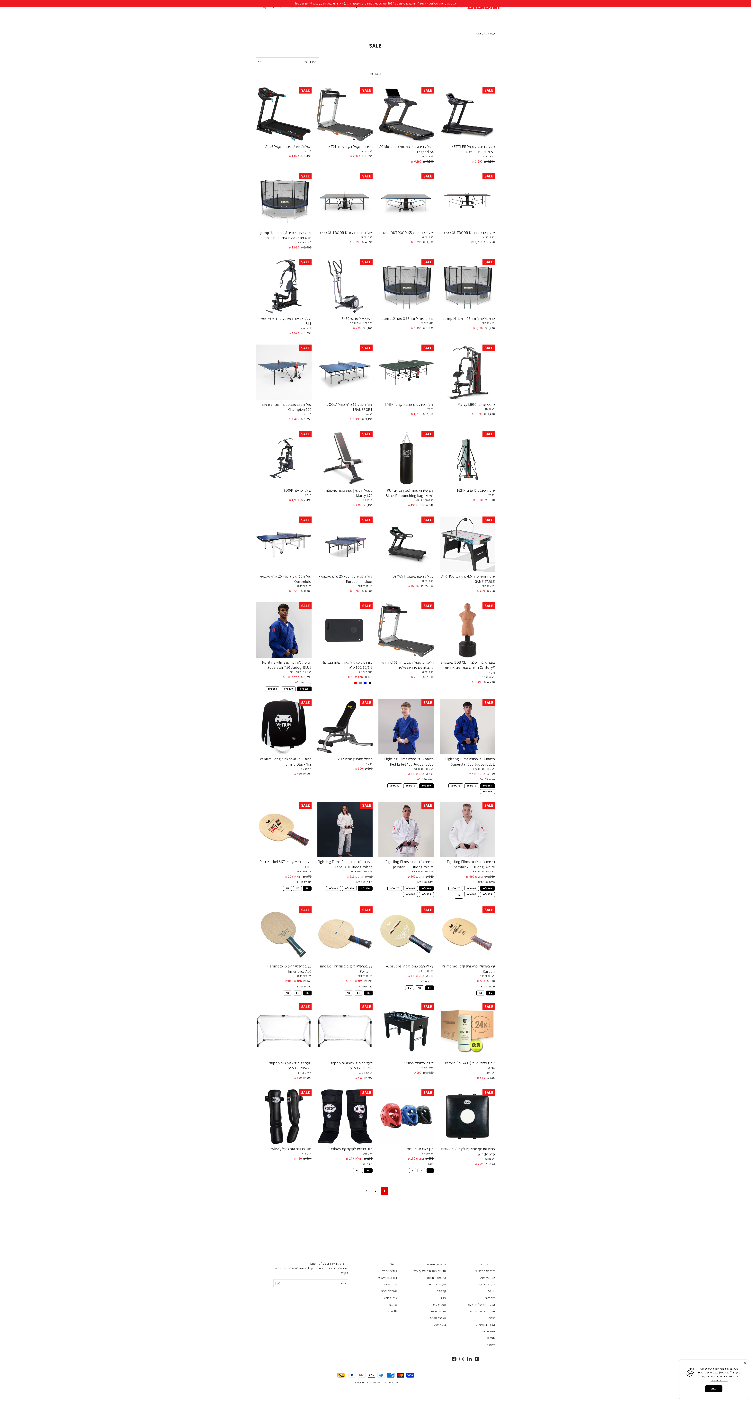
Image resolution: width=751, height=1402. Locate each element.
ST (297, 888)
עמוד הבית (489, 33)
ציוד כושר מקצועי (485, 1271)
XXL (358, 1170)
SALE (491, 1291)
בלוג (443, 1298)
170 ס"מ (288, 688)
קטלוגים (441, 1291)
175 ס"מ (456, 785)
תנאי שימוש (439, 1304)
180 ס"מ (272, 688)
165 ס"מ (304, 688)
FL (307, 888)
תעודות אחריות (437, 1284)
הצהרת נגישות (438, 1318)
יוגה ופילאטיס (487, 1278)
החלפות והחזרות (436, 1278)
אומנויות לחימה (486, 1284)
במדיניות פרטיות (719, 1380)
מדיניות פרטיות (437, 1311)
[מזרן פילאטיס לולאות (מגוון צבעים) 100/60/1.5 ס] (370, 683)
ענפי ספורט (390, 1298)
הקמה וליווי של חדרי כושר (480, 1304)
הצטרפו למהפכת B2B (482, 1311)
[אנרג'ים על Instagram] (461, 1358)
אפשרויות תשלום (485, 1324)
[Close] (745, 1363)
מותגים (393, 1304)
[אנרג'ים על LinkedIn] (469, 1358)
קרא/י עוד (375, 73)
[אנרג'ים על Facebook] (454, 1358)
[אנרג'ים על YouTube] (477, 1358)
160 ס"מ (426, 785)
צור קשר (490, 1298)
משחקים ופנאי (389, 1291)
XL (368, 1170)
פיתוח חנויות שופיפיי (362, 1382)
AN (287, 888)
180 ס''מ (410, 894)
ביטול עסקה (439, 1324)
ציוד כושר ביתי (487, 1264)
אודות (491, 1318)
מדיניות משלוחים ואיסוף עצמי (429, 1271)
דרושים (491, 1345)
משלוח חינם (488, 1331)
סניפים (491, 1338)
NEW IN (392, 1311)
